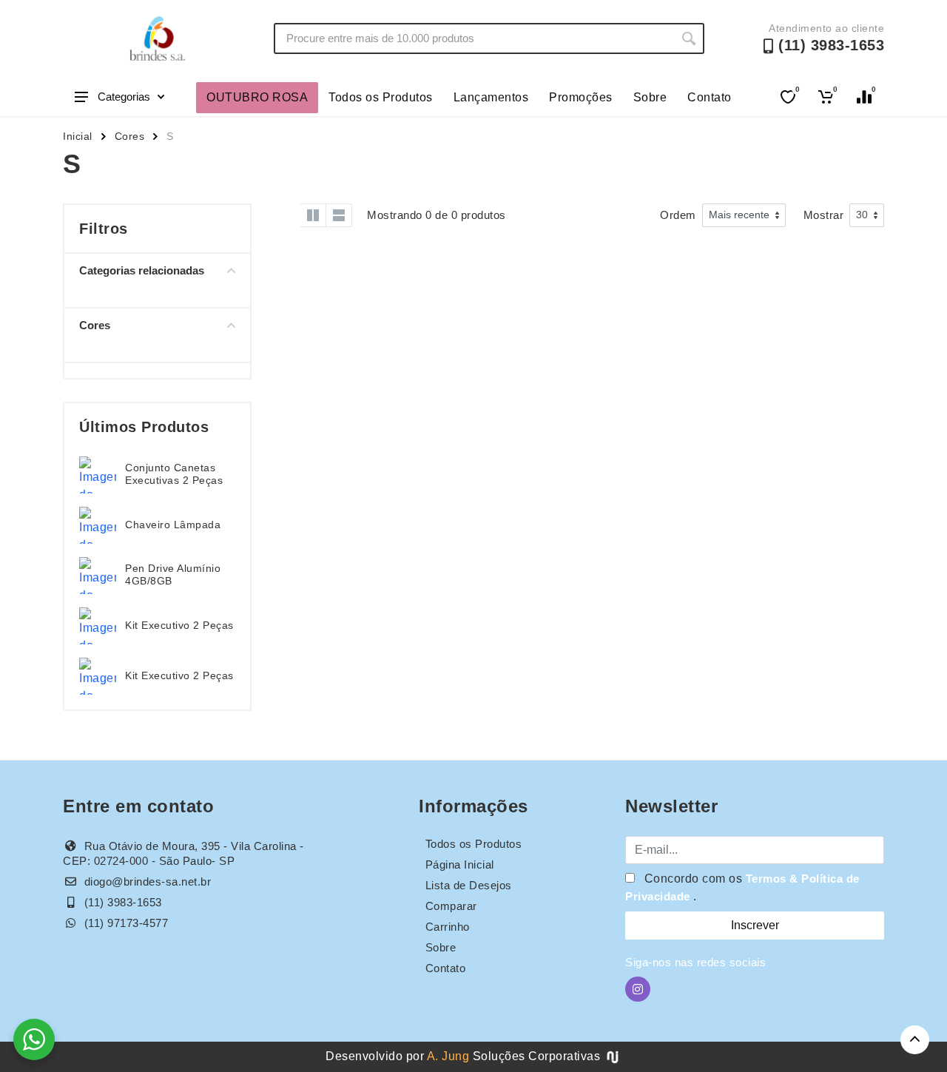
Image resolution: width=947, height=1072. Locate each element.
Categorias (124, 96)
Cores (130, 136)
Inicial (77, 136)
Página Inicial (459, 864)
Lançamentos (491, 97)
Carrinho (447, 926)
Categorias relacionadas (141, 270)
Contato (709, 97)
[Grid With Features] (313, 215)
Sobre (650, 97)
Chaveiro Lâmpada (172, 524)
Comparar (451, 906)
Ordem (678, 215)
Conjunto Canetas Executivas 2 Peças (174, 474)
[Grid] (287, 215)
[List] (339, 215)
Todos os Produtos (380, 97)
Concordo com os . (742, 887)
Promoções (581, 97)
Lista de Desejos (468, 885)
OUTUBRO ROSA (257, 97)
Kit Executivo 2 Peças (179, 625)
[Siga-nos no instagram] (637, 989)
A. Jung (448, 1056)
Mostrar (823, 215)
